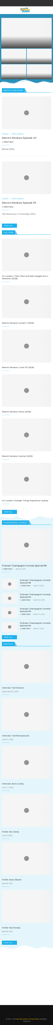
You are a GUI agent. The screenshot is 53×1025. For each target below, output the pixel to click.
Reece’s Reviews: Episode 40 (26, 45)
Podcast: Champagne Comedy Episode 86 (14, 60)
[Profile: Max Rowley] (26, 906)
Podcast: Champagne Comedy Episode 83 (35, 610)
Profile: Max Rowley (11, 928)
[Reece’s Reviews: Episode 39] (39, 56)
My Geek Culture (22, 1019)
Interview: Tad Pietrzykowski (15, 736)
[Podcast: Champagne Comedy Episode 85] (39, 71)
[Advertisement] (26, 977)
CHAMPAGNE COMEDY (15, 522)
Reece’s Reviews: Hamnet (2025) (17, 456)
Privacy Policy (34, 1019)
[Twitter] (24, 3)
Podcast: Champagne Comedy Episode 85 (39, 75)
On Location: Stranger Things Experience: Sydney (25, 500)
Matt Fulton (9, 142)
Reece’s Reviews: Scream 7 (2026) (18, 323)
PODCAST (5, 134)
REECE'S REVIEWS (18, 134)
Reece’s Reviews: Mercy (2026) (16, 412)
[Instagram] (28, 3)
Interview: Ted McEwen (13, 688)
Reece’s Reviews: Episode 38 (14, 75)
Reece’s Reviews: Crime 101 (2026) (18, 367)
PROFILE (8, 644)
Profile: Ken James (10, 832)
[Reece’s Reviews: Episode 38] (13, 71)
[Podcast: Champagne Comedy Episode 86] (13, 56)
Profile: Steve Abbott (11, 880)
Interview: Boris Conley (13, 784)
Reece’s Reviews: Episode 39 (39, 60)
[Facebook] (21, 3)
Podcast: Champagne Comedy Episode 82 (35, 624)
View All (8, 226)
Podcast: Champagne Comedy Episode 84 (35, 595)
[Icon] (26, 113)
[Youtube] (31, 3)
